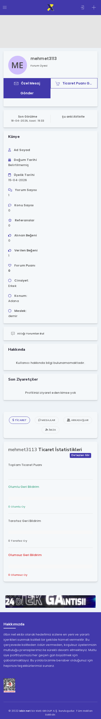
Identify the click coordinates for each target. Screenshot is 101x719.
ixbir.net (25, 711)
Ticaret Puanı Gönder (79, 83)
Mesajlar (48, 420)
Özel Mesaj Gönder (30, 88)
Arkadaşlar (79, 420)
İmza (52, 430)
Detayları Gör (80, 455)
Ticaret (20, 420)
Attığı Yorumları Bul (30, 333)
